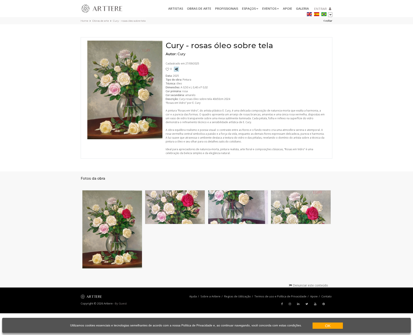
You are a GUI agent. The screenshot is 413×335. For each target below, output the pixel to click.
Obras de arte (199, 8)
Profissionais (226, 8)
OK (328, 326)
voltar (328, 21)
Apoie (287, 8)
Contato (326, 296)
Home (84, 20)
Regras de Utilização (237, 296)
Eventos (269, 8)
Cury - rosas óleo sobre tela (129, 20)
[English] (309, 13)
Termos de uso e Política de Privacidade (280, 296)
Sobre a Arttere (210, 296)
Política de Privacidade (196, 325)
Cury (181, 54)
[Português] (324, 13)
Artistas (175, 8)
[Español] (316, 13)
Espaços (249, 8)
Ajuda (193, 296)
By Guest (121, 303)
